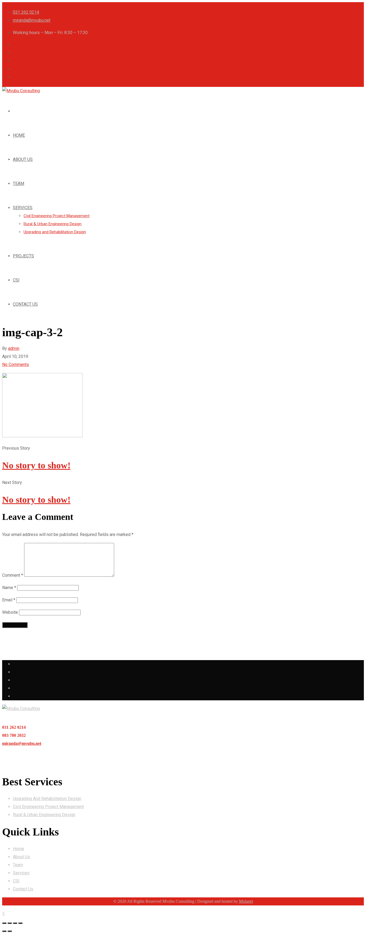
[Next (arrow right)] (10, 931)
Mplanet (246, 901)
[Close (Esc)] (4, 923)
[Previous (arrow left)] (4, 931)
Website (10, 612)
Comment (12, 575)
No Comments (15, 364)
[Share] (10, 923)
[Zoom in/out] (20, 923)
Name (9, 587)
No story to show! (36, 465)
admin (13, 348)
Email (8, 599)
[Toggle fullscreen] (15, 923)
